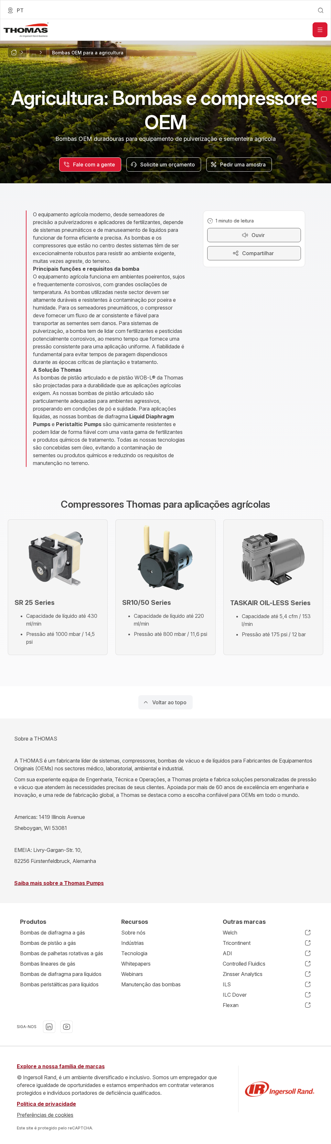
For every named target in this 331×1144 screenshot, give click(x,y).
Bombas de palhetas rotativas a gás (61, 953)
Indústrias (132, 943)
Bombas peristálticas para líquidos (59, 984)
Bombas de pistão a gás (48, 943)
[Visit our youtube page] (66, 1027)
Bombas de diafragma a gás (52, 932)
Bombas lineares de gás (47, 963)
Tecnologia (134, 953)
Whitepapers (136, 963)
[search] (320, 10)
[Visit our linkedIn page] (49, 1027)
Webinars (132, 974)
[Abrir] (320, 29)
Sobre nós (133, 932)
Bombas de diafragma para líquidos (60, 974)
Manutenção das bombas (151, 984)
